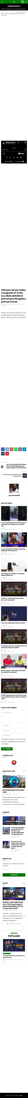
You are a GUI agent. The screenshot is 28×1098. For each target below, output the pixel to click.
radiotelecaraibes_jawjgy (10, 959)
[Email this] (20, 449)
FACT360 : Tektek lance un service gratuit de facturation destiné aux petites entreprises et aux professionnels (14, 9)
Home (2, 12)
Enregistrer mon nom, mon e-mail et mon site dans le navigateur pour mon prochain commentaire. (13, 741)
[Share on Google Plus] (11, 449)
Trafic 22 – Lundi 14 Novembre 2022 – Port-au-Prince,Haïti (12, 599)
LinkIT (21, 1095)
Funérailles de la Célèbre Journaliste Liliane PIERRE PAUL (12, 574)
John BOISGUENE (6, 304)
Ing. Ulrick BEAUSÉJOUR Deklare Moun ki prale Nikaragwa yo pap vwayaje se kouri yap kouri (16, 466)
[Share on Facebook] (3, 449)
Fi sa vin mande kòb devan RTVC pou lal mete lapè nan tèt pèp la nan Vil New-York (13, 524)
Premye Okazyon (6, 953)
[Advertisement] (14, 80)
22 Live (13, 12)
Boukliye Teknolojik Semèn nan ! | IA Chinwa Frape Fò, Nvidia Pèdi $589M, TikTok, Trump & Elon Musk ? (13, 905)
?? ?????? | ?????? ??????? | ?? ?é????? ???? (14, 957)
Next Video (24, 471)
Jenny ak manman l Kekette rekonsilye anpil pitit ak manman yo (13, 550)
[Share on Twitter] (7, 449)
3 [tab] (10, 923)
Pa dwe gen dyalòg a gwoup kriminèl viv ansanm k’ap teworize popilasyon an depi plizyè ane (17, 831)
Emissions (8, 12)
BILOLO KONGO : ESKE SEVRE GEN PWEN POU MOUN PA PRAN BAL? (13, 671)
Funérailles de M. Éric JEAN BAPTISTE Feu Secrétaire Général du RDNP (14, 647)
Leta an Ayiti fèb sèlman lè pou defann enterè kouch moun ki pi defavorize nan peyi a (18, 845)
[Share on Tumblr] (3, 453)
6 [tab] (14, 923)
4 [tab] (11, 923)
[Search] (26, 2)
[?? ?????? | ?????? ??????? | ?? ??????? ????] (25, 475)
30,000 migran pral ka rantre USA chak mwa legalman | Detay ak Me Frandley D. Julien (14, 696)
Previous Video (4, 462)
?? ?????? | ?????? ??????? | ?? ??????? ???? (12, 475)
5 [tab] (13, 923)
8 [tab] (17, 923)
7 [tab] (16, 923)
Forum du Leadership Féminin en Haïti (13, 623)
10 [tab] (20, 923)
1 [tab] (7, 923)
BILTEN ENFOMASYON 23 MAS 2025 (13, 791)
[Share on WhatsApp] (16, 449)
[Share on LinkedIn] (24, 449)
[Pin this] (7, 453)
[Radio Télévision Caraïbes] (14, 2)
